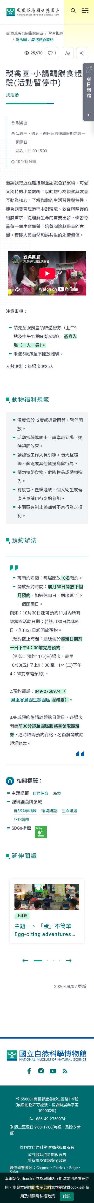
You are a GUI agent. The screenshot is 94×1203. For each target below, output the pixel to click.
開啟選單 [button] (85, 10)
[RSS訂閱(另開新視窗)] (65, 1070)
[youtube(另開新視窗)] (53, 1070)
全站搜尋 (73, 10)
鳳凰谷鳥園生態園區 (33, 12)
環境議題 (49, 811)
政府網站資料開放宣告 (47, 1154)
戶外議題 (21, 819)
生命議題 (69, 811)
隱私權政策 (45, 1196)
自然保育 (40, 793)
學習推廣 (55, 33)
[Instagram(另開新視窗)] (41, 1070)
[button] (51, 53)
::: (2, 35)
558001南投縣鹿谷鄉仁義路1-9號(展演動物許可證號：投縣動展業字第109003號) (47, 1105)
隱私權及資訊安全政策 (47, 1160)
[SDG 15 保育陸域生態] (41, 832)
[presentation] (25, 961)
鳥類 (57, 793)
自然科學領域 (25, 811)
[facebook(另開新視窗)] (29, 1070)
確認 (67, 1196)
